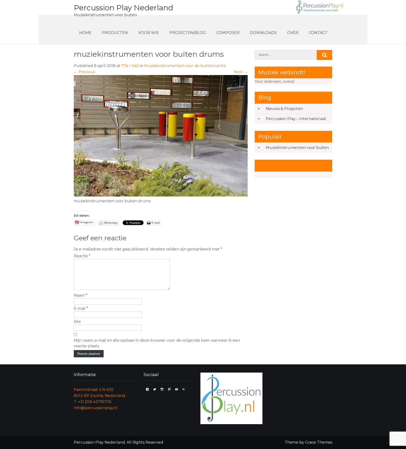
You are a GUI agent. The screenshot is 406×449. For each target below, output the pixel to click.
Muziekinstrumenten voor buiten (297, 147)
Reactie (82, 256)
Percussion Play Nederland (123, 7)
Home (85, 32)
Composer (227, 32)
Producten (115, 32)
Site (77, 321)
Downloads (263, 32)
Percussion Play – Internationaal (296, 119)
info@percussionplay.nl (95, 408)
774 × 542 (130, 66)
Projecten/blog (187, 32)
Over (292, 32)
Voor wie (148, 32)
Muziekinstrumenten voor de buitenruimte (185, 66)
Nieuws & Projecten (284, 108)
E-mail (81, 308)
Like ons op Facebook (288, 165)
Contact (318, 32)
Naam (80, 295)
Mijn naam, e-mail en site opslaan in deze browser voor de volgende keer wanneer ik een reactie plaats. (157, 343)
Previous (84, 72)
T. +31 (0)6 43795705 (93, 402)
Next (241, 72)
